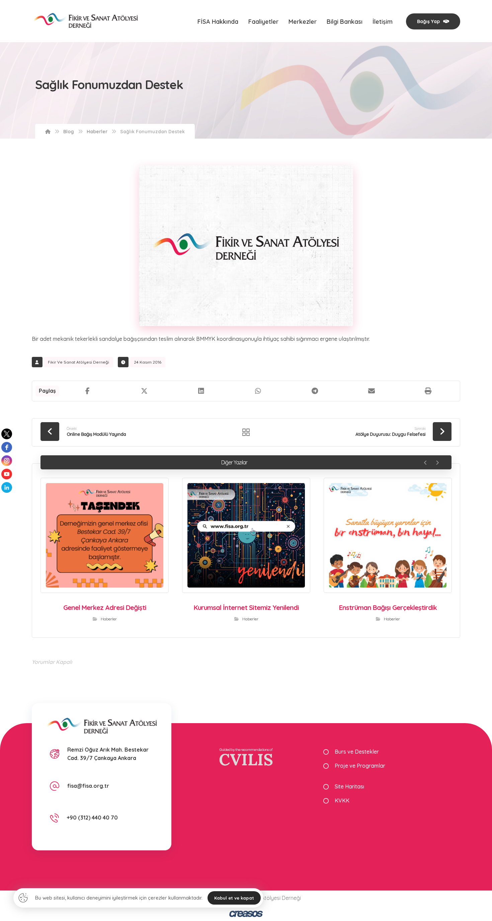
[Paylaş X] (144, 391)
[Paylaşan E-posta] (371, 391)
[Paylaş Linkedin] (201, 391)
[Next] (437, 462)
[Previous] (425, 462)
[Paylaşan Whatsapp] (258, 391)
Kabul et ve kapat (234, 898)
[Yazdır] (428, 391)
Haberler (109, 618)
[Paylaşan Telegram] (314, 391)
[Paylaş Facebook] (87, 391)
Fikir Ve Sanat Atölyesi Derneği (78, 362)
